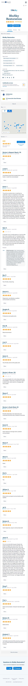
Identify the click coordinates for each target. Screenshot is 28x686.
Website (18, 25)
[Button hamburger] (26, 2)
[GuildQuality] (6, 2)
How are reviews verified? (21, 145)
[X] (5, 77)
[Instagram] (13, 77)
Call (11, 25)
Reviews (15, 30)
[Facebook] (3, 77)
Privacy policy (21, 678)
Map (19, 30)
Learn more (5, 86)
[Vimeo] (7, 77)
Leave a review (21, 142)
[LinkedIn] (9, 77)
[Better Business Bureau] (11, 77)
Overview (10, 30)
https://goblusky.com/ (8, 74)
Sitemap (14, 679)
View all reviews (14, 652)
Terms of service (14, 678)
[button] (21, 126)
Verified (4, 153)
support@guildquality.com (17, 681)
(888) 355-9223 (8, 681)
